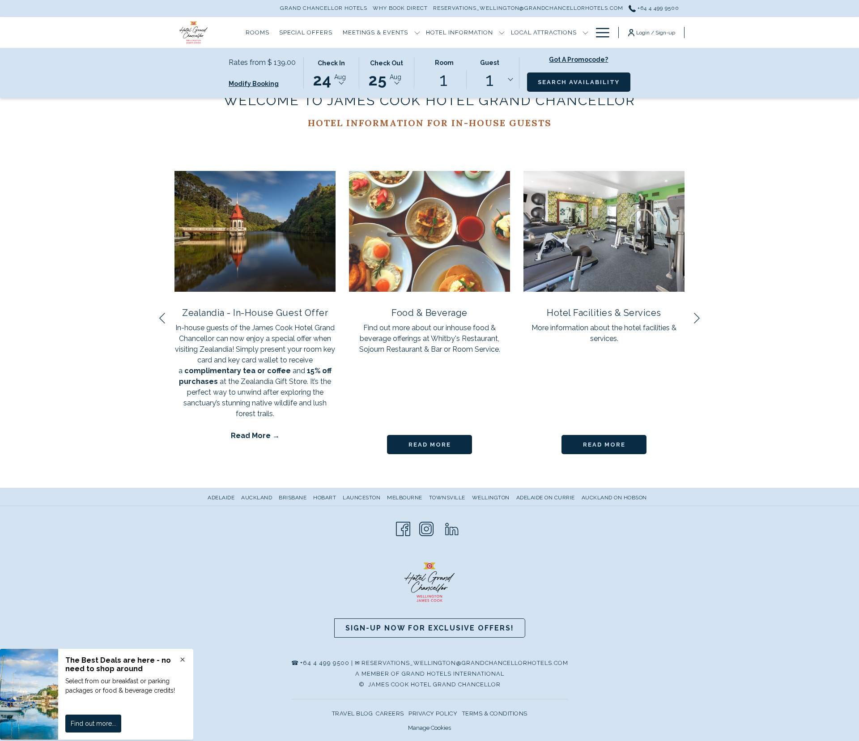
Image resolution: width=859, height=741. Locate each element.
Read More (251, 435)
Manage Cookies (429, 727)
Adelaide (221, 497)
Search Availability (579, 82)
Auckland (256, 497)
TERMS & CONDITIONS (494, 713)
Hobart (324, 497)
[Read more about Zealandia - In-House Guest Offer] (255, 231)
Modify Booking (254, 83)
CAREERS (390, 713)
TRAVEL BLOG (352, 713)
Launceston (361, 497)
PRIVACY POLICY (432, 713)
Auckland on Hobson (614, 497)
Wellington (491, 497)
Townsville (447, 497)
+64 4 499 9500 (657, 8)
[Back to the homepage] (193, 32)
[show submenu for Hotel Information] (502, 32)
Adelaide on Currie (545, 497)
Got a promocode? (578, 59)
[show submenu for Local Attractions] (585, 32)
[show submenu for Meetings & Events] (417, 32)
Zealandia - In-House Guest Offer (255, 312)
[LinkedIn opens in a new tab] (451, 527)
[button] (331, 72)
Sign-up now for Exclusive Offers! (429, 628)
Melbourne (404, 497)
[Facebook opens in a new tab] (403, 527)
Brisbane (292, 497)
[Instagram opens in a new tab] (426, 527)
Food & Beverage (429, 312)
